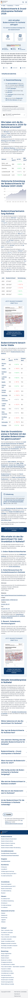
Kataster (3, 913)
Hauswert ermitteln (6, 968)
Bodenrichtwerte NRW (7, 845)
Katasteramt (4, 915)
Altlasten (3, 922)
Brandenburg (10, 5)
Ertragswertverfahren (6, 962)
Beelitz (3, 382)
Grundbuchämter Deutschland (8, 853)
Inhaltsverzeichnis (9, 74)
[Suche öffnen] (23, 2)
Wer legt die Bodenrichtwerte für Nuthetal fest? (12, 731)
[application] (14, 195)
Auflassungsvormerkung (7, 871)
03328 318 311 (5, 604)
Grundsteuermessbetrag (7, 901)
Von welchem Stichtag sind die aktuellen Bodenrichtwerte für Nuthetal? (13, 742)
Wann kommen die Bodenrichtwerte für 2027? (13, 762)
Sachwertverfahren (6, 975)
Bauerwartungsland (6, 884)
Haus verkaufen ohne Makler (8, 937)
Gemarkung (4, 917)
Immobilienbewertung (6, 971)
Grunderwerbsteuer (6, 905)
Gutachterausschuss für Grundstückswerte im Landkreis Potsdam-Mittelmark (13, 616)
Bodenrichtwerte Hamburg (8, 843)
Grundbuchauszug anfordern (8, 873)
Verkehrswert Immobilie (7, 979)
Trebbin (4, 368)
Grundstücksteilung (6, 890)
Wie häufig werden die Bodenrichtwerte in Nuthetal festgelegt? (13, 772)
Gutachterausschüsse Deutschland (10, 855)
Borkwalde (5, 422)
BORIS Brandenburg (14, 566)
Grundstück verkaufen (7, 932)
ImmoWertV (4, 869)
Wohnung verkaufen (6, 947)
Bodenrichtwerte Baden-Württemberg (11, 847)
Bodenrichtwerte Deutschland (8, 839)
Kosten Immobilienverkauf (8, 941)
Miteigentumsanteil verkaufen (8, 943)
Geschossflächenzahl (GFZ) (8, 886)
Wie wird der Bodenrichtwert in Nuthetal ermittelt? (13, 782)
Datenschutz (17, 996)
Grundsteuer (4, 907)
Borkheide (4, 395)
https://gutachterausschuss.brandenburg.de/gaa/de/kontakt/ (14, 595)
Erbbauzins (4, 867)
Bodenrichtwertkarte (6, 888)
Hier (6, 98)
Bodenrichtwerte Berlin (7, 841)
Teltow (4, 408)
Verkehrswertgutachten (7, 982)
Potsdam (4, 425)
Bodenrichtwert (5, 958)
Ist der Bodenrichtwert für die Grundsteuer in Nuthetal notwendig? (12, 802)
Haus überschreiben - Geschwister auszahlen (13, 966)
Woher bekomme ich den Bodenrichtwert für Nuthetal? (12, 722)
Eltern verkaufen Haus (7, 930)
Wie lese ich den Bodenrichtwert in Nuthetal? (12, 792)
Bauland (3, 893)
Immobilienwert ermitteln (7, 973)
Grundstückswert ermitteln (8, 964)
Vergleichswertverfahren (7, 977)
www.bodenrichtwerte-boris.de (14, 823)
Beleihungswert (5, 955)
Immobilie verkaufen (6, 939)
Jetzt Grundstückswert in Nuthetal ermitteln (14, 529)
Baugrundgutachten (6, 953)
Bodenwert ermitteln (6, 960)
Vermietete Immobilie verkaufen (9, 945)
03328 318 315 (5, 608)
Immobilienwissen (5, 861)
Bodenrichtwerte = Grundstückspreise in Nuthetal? (11, 752)
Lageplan (3, 919)
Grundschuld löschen (6, 875)
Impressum (17, 994)
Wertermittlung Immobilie (7, 984)
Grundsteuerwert (5, 898)
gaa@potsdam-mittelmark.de (9, 599)
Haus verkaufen (5, 934)
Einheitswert (4, 903)
